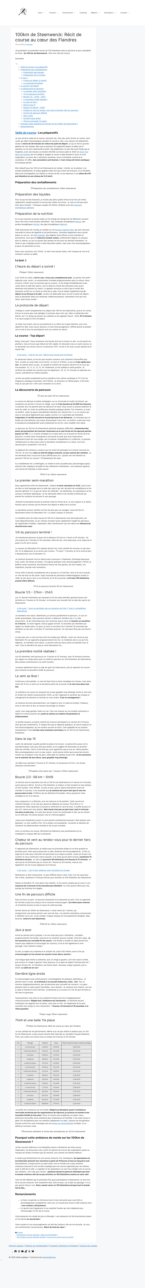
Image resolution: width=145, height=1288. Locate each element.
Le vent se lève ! (30, 102)
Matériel (94, 13)
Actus (40, 13)
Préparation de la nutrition (34, 75)
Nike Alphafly (39, 235)
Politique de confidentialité (36, 1246)
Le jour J (24, 78)
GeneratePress (49, 1257)
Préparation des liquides (33, 72)
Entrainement (68, 13)
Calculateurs (108, 13)
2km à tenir (28, 116)
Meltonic (63, 224)
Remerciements (27, 127)
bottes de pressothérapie (63, 1123)
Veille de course (25, 132)
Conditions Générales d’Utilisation (63, 1246)
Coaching (83, 13)
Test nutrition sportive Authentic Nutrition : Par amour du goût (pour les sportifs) (45, 1237)
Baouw (78, 222)
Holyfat (36, 224)
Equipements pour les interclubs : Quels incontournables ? (37, 1235)
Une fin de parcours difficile (35, 113)
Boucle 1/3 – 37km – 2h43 (34, 97)
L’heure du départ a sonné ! (35, 80)
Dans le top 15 (29, 105)
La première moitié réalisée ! (35, 99)
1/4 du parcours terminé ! (34, 94)
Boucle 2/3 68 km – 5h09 (34, 108)
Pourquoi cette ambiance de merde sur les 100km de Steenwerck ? (49, 124)
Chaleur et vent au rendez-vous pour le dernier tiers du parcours (50, 110)
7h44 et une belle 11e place (35, 121)
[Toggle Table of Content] (16, 64)
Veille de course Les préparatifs (34, 67)
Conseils (52, 13)
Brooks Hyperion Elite (64, 230)
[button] (1, 1260)
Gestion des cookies (88, 1246)
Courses (20, 1232)
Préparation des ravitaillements (34, 70)
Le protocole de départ (33, 83)
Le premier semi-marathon (34, 91)
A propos (123, 13)
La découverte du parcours (32, 89)
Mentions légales (16, 1246)
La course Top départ (30, 86)
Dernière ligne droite (32, 118)
